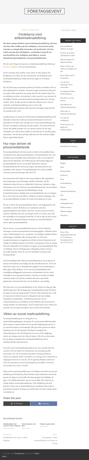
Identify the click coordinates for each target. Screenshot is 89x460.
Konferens (64, 175)
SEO (61, 195)
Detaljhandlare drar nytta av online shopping (11, 425)
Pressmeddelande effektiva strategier (66, 47)
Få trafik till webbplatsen (64, 119)
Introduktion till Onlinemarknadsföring (68, 105)
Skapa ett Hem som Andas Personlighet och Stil (68, 69)
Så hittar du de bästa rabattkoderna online (67, 54)
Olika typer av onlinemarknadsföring (68, 112)
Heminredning (65, 171)
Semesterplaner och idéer (29, 425)
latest (24, 30)
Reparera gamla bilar (47, 424)
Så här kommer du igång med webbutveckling (66, 127)
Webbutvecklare (66, 207)
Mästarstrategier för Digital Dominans (67, 60)
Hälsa (62, 167)
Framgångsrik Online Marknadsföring (67, 92)
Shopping (63, 199)
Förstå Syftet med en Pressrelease (67, 76)
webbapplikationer (66, 203)
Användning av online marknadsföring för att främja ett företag (45, 440)
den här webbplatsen (11, 67)
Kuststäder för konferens (68, 146)
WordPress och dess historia (67, 99)
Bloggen (63, 163)
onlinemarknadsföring (68, 191)
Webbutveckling (66, 211)
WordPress (64, 215)
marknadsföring (65, 183)
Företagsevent (19, 453)
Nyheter (63, 187)
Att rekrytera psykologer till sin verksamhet (66, 84)
